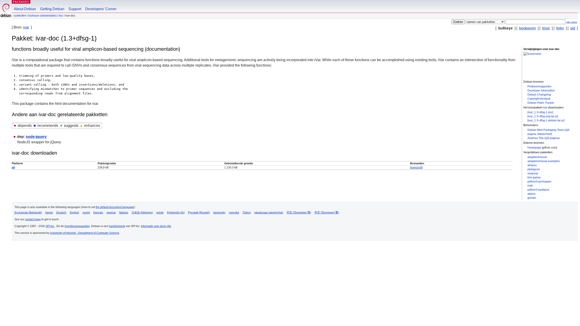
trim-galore (534, 177)
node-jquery (36, 137)
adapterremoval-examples (543, 161)
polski (160, 212)
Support (74, 9)
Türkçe (246, 212)
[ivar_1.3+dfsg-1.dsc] (540, 112)
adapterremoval (537, 157)
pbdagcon (533, 169)
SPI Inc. (50, 226)
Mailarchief (544, 134)
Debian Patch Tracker (540, 102)
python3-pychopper (539, 181)
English (74, 212)
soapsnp (532, 173)
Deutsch (61, 212)
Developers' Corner (100, 9)
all (13, 167)
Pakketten (20, 15)
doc (61, 15)
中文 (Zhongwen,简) (299, 212)
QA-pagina (552, 138)
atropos (532, 165)
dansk (49, 212)
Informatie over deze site (156, 226)
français (98, 212)
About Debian (25, 9)
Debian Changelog (539, 94)
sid (572, 28)
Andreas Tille (535, 138)
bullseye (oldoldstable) (43, 15)
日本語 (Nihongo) (142, 212)
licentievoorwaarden (77, 226)
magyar (111, 212)
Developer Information (541, 90)
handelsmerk (117, 226)
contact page (33, 219)
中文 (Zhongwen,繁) (326, 212)
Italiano (123, 212)
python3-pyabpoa (538, 189)
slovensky (219, 212)
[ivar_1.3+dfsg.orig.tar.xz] (542, 116)
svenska (234, 212)
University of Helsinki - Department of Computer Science (84, 233)
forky (560, 28)
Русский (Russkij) (199, 212)
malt (530, 185)
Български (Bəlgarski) (28, 212)
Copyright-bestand (538, 98)
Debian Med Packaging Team (545, 130)
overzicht (416, 167)
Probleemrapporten (539, 86)
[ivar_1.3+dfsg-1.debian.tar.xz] (545, 120)
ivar (26, 27)
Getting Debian (52, 9)
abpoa (531, 193)
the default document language (115, 207)
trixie (546, 28)
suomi (86, 212)
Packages (21, 1)
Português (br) (176, 212)
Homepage (534, 147)
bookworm (527, 28)
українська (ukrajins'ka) (268, 212)
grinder (531, 197)
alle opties (571, 22)
